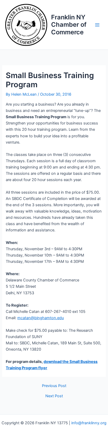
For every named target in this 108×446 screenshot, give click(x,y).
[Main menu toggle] (97, 24)
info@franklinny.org (88, 423)
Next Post (54, 396)
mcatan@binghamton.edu (40, 318)
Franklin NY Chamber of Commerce (69, 24)
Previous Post (54, 386)
